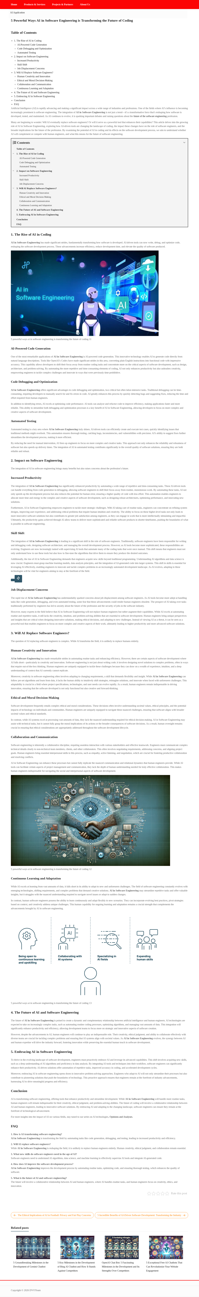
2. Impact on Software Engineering (31, 56)
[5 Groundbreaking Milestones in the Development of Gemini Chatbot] (33, 1247)
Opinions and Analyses (121, 1116)
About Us (85, 4)
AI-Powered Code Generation (32, 44)
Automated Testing (26, 52)
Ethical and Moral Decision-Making (35, 80)
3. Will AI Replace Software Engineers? (33, 72)
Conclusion (19, 100)
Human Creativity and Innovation (33, 76)
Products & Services (34, 4)
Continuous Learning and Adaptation (35, 88)
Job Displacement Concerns (31, 68)
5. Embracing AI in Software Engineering (34, 96)
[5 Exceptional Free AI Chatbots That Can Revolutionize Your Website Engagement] (166, 1247)
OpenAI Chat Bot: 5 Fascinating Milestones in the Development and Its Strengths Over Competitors (120, 1266)
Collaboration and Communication (34, 84)
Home (14, 4)
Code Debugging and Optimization (34, 48)
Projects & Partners (62, 4)
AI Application (17, 12)
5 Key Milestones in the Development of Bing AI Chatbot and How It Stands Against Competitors (76, 1266)
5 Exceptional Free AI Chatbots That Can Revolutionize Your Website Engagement (164, 1266)
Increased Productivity (28, 60)
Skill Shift (22, 64)
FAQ (16, 104)
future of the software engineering (150, 116)
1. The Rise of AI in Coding (28, 40)
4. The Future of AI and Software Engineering (36, 92)
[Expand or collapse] (184, 142)
